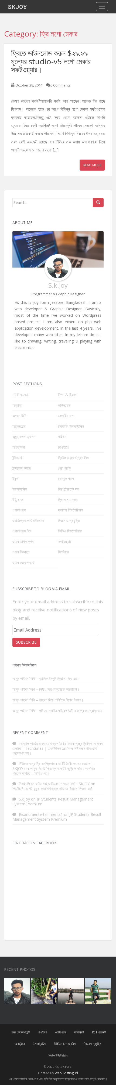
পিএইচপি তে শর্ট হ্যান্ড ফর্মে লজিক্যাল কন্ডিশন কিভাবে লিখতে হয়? (52, 788)
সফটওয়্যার (64, 541)
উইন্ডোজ (17, 499)
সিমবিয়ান (63, 551)
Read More (92, 165)
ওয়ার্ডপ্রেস (19, 510)
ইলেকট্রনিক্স (19, 489)
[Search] (98, 202)
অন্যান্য (17, 405)
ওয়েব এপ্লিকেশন (22, 541)
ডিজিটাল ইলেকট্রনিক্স (71, 426)
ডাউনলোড (64, 405)
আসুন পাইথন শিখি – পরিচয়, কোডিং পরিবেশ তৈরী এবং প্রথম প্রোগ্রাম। (57, 710)
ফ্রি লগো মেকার (68, 499)
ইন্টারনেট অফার (21, 468)
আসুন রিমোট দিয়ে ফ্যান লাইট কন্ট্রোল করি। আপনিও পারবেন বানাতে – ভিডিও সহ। (53, 771)
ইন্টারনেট (17, 457)
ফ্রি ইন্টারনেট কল (68, 489)
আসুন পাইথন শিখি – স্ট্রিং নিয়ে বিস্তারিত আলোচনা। (45, 689)
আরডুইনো (18, 447)
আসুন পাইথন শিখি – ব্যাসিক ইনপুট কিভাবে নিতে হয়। (45, 678)
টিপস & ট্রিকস (67, 394)
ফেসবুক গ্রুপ (66, 478)
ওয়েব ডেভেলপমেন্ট (23, 562)
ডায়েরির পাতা (66, 415)
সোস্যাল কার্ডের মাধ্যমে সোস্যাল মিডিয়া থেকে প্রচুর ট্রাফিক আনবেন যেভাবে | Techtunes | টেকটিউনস (57, 746)
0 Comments (60, 85)
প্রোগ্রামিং (64, 468)
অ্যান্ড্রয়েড (19, 426)
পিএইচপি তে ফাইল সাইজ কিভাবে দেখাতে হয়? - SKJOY (54, 783)
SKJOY (17, 6)
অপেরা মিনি (19, 415)
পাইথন (62, 436)
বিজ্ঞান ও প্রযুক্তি (69, 520)
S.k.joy (58, 285)
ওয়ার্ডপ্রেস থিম (21, 531)
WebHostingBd (66, 1073)
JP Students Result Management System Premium (52, 801)
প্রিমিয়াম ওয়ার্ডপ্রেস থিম (73, 457)
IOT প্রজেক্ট (20, 394)
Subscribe (26, 642)
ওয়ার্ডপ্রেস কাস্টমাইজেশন (28, 520)
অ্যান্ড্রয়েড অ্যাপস (23, 436)
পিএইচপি (63, 447)
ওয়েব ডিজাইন (20, 551)
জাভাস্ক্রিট (79, 1032)
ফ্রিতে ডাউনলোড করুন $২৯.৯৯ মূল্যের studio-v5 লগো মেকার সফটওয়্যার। (51, 61)
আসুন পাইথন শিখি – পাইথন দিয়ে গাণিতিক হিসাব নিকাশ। (47, 700)
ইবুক (15, 478)
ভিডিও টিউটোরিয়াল (70, 531)
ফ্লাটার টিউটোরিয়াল (70, 510)
